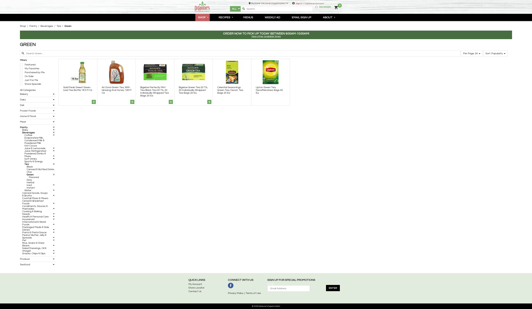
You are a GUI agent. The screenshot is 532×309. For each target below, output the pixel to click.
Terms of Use (253, 293)
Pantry (33, 26)
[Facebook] (230, 285)
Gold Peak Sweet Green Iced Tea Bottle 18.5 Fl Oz (77, 88)
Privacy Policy (235, 293)
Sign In (299, 3)
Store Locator (196, 287)
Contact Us (194, 291)
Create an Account (314, 3)
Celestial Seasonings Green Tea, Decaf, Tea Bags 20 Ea (230, 90)
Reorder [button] (325, 7)
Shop (23, 26)
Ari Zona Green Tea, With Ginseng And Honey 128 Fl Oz (116, 90)
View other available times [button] (266, 36)
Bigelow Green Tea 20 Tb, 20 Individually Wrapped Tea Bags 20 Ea (193, 90)
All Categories (28, 90)
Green (67, 26)
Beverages (46, 26)
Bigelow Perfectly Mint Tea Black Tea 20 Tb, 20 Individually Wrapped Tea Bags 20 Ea (154, 91)
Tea (59, 26)
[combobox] (235, 9)
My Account (195, 284)
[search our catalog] (244, 9)
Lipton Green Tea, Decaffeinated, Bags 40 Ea (269, 90)
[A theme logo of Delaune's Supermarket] (202, 6)
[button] (274, 3)
